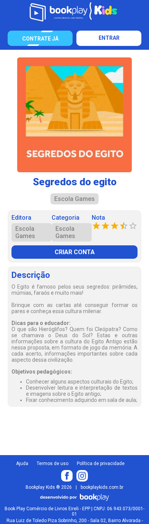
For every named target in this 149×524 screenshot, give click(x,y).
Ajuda (22, 463)
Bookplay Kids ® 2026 (49, 487)
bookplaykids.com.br (102, 487)
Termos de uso (52, 463)
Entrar (109, 38)
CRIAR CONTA (75, 252)
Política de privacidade (101, 463)
